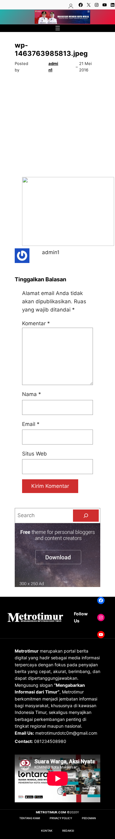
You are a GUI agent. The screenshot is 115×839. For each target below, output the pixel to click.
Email (31, 424)
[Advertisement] (57, 126)
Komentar (36, 323)
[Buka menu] (57, 28)
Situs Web (34, 454)
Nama (31, 394)
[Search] (86, 516)
